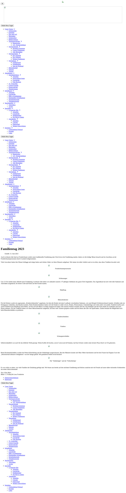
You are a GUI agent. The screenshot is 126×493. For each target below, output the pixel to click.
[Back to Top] (2, 4)
